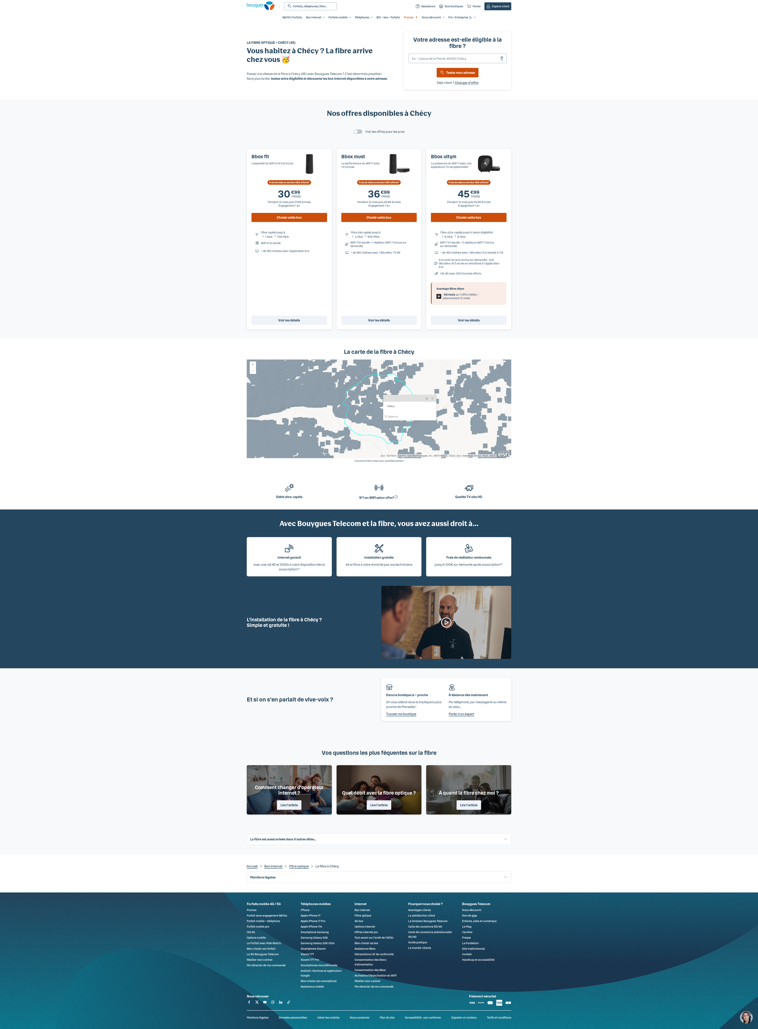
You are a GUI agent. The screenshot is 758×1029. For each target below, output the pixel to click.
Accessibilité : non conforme (423, 1017)
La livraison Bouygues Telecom (427, 921)
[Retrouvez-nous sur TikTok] (288, 1003)
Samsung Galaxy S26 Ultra (318, 943)
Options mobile (256, 937)
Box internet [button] (313, 17)
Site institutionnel (473, 948)
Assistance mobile (312, 986)
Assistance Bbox (365, 948)
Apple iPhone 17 (310, 915)
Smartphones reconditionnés (319, 965)
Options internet (365, 926)
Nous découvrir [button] (431, 17)
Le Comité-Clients (419, 947)
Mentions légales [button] (263, 877)
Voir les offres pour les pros (384, 131)
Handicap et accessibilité (478, 959)
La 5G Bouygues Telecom (263, 954)
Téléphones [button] (362, 17)
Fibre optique (299, 866)
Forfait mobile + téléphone (263, 921)
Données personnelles (293, 1017)
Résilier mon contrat (259, 959)
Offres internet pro (366, 932)
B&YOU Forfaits (292, 17)
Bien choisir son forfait (261, 948)
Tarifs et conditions (499, 1017)
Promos (409, 17)
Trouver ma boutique (401, 714)
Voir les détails (289, 320)
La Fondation (470, 943)
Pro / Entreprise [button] (458, 17)
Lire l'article (289, 805)
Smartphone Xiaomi (313, 948)
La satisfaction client (421, 915)
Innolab (467, 954)
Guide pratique (417, 942)
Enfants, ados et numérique (479, 921)
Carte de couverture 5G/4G (425, 926)
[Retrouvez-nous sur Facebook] (249, 1003)
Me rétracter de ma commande (266, 965)
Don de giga (469, 915)
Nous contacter (360, 1017)
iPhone (305, 910)
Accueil (252, 866)
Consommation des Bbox (370, 970)
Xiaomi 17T (307, 954)
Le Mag (466, 926)
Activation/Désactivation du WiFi (376, 975)
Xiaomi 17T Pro (310, 959)
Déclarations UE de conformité (374, 954)
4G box (359, 921)
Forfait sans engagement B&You (267, 915)
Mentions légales (257, 1017)
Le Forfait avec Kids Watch (264, 943)
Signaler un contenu (464, 1017)
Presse (466, 937)
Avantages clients (419, 910)
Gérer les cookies (328, 1017)
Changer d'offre (466, 82)
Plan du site (387, 1017)
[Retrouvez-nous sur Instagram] (272, 1003)
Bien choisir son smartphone (319, 981)
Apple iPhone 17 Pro (313, 921)
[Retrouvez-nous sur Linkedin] (280, 1003)
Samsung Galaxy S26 (314, 937)
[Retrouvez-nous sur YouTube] (265, 1003)
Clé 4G (251, 932)
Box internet (273, 866)
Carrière (467, 932)
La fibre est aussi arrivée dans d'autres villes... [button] (283, 839)
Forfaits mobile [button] (338, 17)
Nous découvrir (471, 910)
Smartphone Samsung (315, 932)
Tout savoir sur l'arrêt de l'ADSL (374, 937)
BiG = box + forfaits (388, 17)
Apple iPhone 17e (311, 926)
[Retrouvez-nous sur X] (257, 1003)
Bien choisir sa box (366, 943)
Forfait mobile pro (258, 926)
